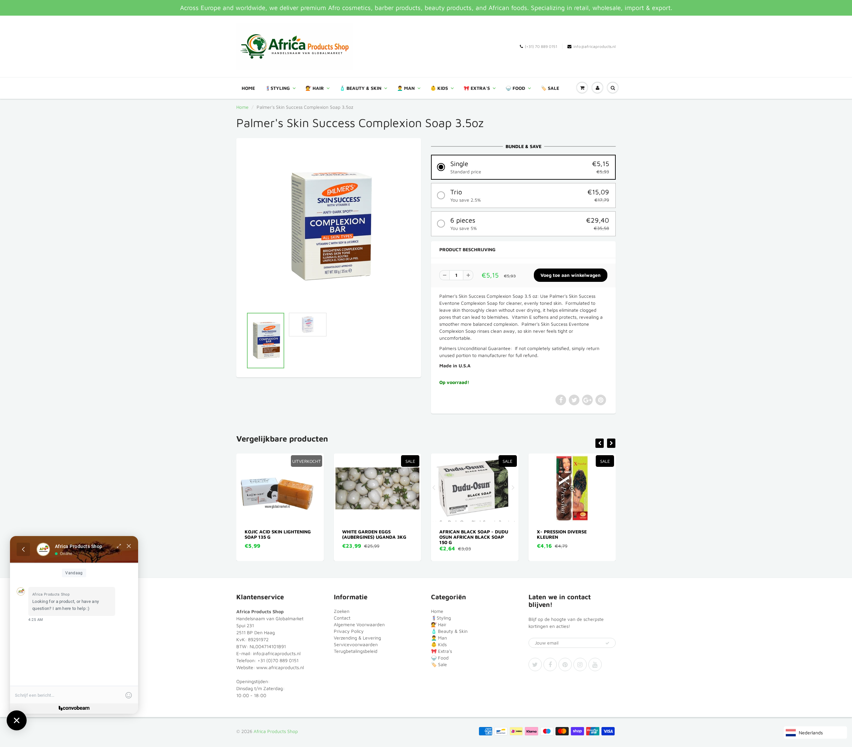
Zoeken (341, 611)
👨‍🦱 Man (406, 88)
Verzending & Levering (357, 638)
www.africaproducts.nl (280, 667)
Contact (342, 618)
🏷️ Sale (550, 88)
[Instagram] (580, 664)
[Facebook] (550, 664)
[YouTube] (595, 664)
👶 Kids (439, 88)
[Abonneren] (607, 643)
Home (248, 88)
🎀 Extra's (477, 88)
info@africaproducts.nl (594, 46)
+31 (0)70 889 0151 (278, 660)
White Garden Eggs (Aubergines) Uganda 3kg (277, 534)
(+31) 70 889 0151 (541, 46)
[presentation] (599, 443)
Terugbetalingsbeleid (355, 651)
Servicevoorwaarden (356, 644)
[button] (523, 167)
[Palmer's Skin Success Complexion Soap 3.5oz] (329, 227)
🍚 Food (515, 88)
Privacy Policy (349, 631)
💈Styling (277, 88)
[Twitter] (535, 664)
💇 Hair (315, 88)
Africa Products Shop (276, 731)
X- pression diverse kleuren (465, 534)
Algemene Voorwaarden (359, 624)
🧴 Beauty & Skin (360, 88)
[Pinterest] (565, 664)
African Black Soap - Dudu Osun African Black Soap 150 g (376, 537)
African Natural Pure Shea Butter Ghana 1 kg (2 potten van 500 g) (572, 537)
